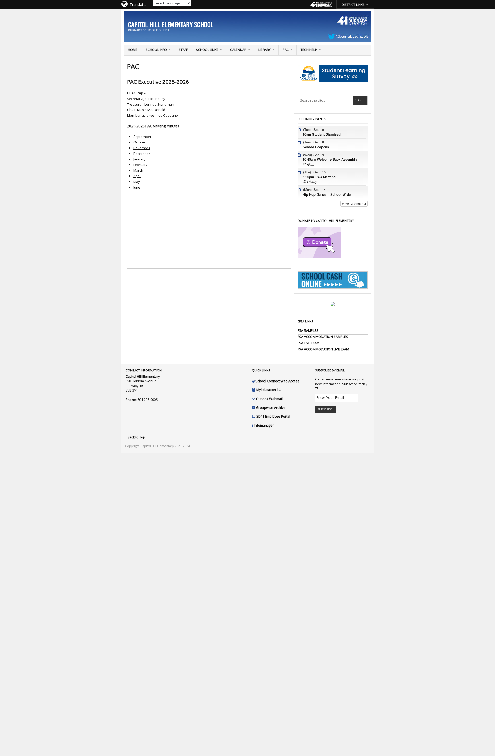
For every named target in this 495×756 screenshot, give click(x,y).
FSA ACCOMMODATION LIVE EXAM (323, 349)
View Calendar (353, 203)
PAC (286, 49)
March (138, 170)
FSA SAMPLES (308, 330)
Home (132, 49)
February (140, 164)
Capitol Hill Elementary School (170, 24)
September (142, 136)
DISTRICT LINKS (353, 4)
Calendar (238, 49)
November (141, 148)
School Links (207, 49)
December (141, 153)
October (139, 142)
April (137, 176)
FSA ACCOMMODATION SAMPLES (323, 336)
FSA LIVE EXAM (308, 343)
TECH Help (309, 49)
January (139, 159)
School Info (156, 49)
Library (264, 49)
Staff (183, 49)
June (136, 187)
